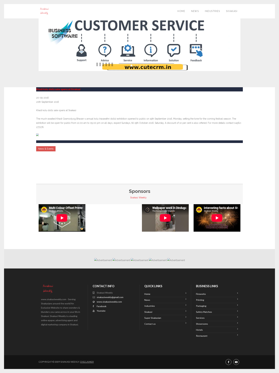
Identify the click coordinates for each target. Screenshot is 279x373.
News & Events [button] (46, 148)
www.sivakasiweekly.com (109, 301)
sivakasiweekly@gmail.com (110, 297)
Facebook (101, 306)
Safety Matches (204, 311)
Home (181, 11)
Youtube (101, 310)
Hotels (199, 329)
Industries (212, 11)
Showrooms (202, 323)
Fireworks (201, 294)
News (195, 11)
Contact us (150, 323)
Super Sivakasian (152, 317)
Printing (200, 300)
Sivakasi (231, 11)
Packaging (201, 306)
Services (200, 317)
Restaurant (201, 335)
